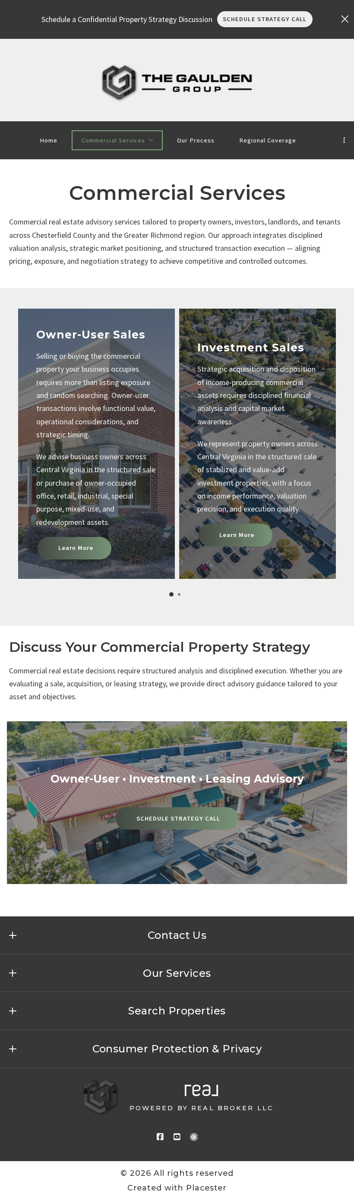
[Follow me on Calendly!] (194, 1137)
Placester (206, 1187)
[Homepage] (177, 82)
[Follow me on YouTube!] (177, 1137)
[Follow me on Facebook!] (160, 1137)
